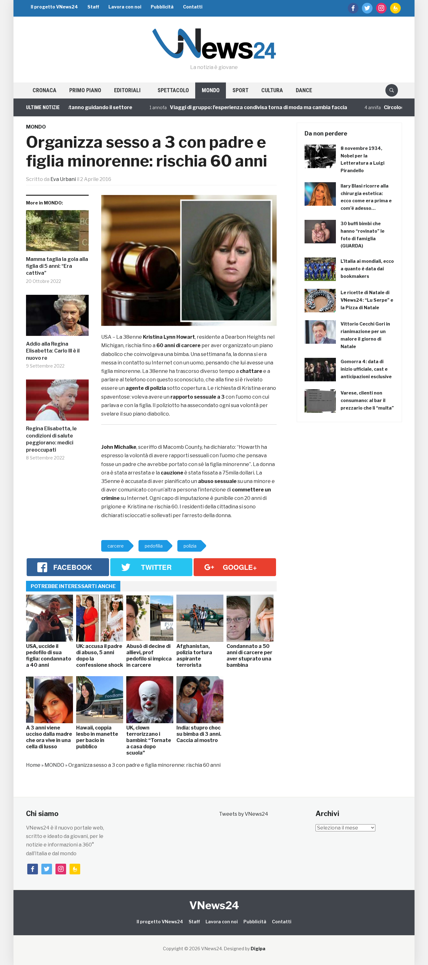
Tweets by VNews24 (243, 814)
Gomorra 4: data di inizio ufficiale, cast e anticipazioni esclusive (366, 369)
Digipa (258, 948)
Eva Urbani (63, 179)
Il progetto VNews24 (54, 6)
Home (33, 765)
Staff (93, 6)
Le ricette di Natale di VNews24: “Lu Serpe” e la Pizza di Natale (367, 300)
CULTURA (272, 90)
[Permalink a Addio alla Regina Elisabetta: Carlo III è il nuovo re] (57, 318)
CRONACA (44, 90)
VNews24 (214, 905)
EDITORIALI (127, 90)
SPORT (240, 90)
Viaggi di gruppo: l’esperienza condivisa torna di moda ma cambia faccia (237, 107)
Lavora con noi (124, 6)
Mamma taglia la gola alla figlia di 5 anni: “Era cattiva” (57, 266)
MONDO (211, 90)
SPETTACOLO (173, 90)
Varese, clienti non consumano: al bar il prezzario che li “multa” (367, 400)
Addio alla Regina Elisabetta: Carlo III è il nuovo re (53, 351)
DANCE (304, 90)
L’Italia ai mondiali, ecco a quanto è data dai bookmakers (367, 268)
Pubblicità (162, 6)
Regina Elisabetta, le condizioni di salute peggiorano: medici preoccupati (51, 439)
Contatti (192, 6)
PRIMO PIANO (85, 90)
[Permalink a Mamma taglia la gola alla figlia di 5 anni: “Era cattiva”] (57, 233)
